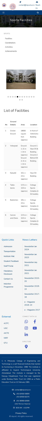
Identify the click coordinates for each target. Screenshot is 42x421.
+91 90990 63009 (22, 401)
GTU (5, 343)
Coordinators (10, 43)
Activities (9, 47)
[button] (3, 12)
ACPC (6, 323)
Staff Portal (8, 266)
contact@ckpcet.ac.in (23, 390)
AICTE (6, 333)
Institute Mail (9, 256)
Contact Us (8, 279)
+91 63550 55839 (22, 394)
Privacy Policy (21, 413)
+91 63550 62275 (22, 397)
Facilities (8, 38)
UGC (6, 328)
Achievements (11, 51)
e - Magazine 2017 (32, 310)
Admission (8, 246)
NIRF (6, 338)
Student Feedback (11, 261)
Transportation (9, 251)
